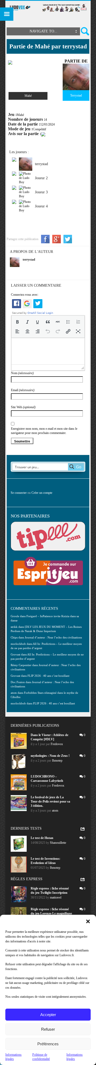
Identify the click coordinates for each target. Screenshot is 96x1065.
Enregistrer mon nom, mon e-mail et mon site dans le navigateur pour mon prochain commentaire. (44, 431)
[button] (88, 921)
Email (22, 390)
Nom (22, 373)
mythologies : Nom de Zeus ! (50, 756)
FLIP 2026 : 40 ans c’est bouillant (48, 675)
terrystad (29, 259)
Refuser (48, 1029)
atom (55, 810)
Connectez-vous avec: (24, 294)
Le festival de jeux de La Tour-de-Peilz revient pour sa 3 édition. (50, 801)
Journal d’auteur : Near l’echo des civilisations (53, 637)
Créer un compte (41, 493)
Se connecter (19, 493)
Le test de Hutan (42, 838)
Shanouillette (58, 843)
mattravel (55, 897)
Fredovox (57, 744)
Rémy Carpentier (21, 665)
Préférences (48, 1044)
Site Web (23, 407)
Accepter (48, 1014)
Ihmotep (57, 760)
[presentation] (17, 322)
